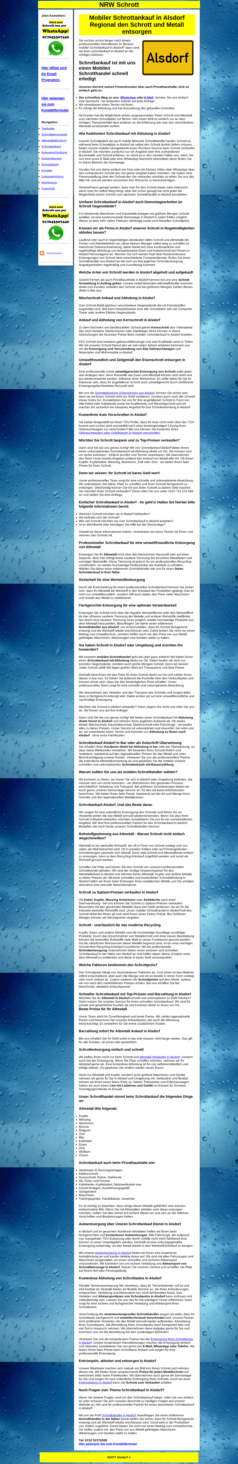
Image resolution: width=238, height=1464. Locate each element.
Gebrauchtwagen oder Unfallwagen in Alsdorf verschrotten (119, 432)
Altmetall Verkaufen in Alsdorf (159, 1057)
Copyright (48, 188)
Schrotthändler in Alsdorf (119, 1415)
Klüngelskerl (50, 164)
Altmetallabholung (53, 140)
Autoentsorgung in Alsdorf (113, 1253)
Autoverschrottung (54, 152)
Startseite (48, 128)
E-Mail (148, 97)
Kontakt (46, 170)
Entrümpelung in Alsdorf (95, 1382)
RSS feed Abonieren (54, 253)
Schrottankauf (51, 146)
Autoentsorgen (51, 158)
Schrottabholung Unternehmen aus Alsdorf (124, 393)
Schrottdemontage (54, 134)
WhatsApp (128, 97)
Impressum (49, 182)
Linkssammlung (52, 176)
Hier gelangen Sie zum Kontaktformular (108, 1444)
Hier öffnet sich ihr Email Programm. (54, 74)
